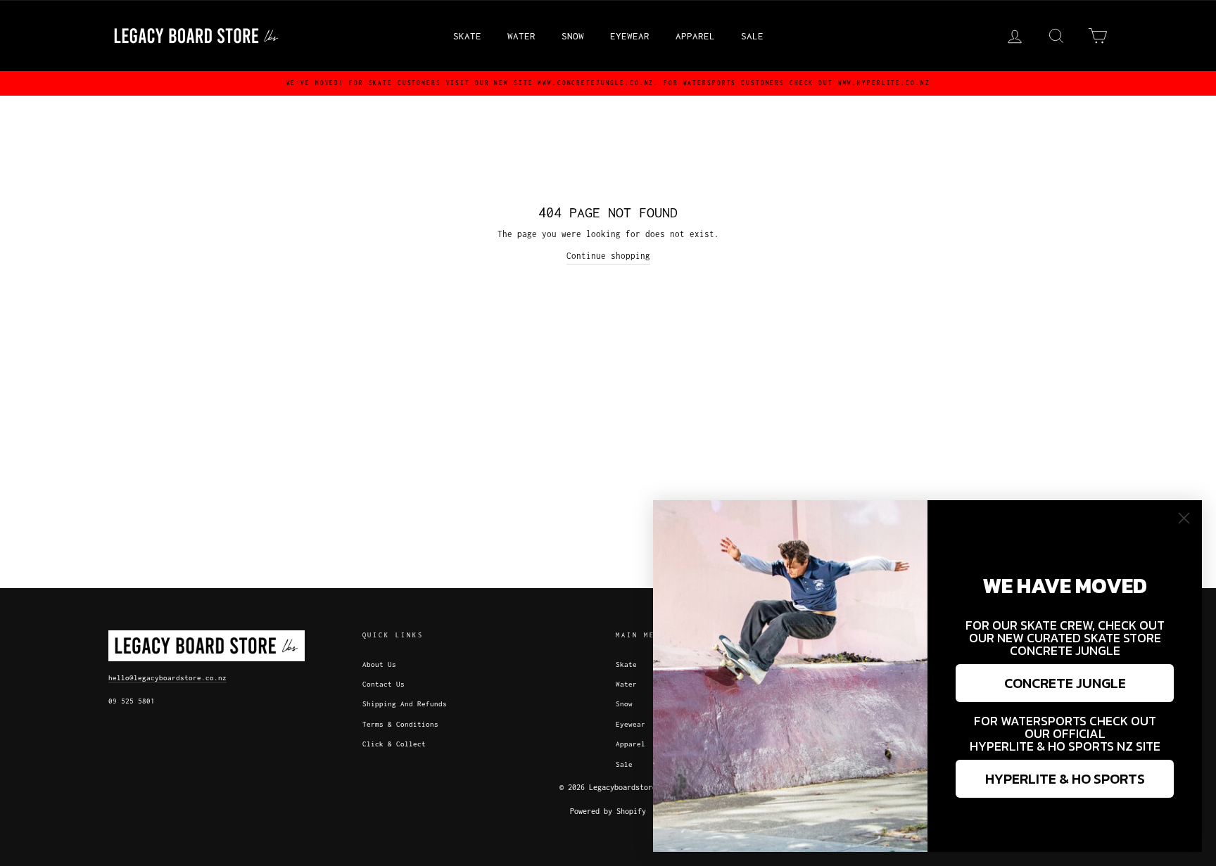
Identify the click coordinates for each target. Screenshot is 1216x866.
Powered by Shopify (608, 811)
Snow (573, 36)
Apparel (695, 36)
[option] (608, 83)
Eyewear (630, 36)
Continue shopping (608, 255)
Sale (752, 36)
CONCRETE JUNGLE (1065, 683)
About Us (379, 664)
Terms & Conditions (400, 724)
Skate (467, 36)
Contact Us (383, 684)
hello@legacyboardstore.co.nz (167, 678)
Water (521, 36)
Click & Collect (394, 744)
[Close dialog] (1184, 518)
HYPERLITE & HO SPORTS (1065, 778)
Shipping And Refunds (404, 704)
